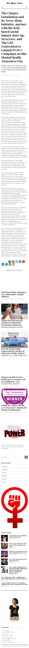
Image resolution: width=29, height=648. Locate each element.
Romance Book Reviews (7, 635)
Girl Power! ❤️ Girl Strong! (7, 632)
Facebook (4, 469)
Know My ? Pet (5, 633)
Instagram (5, 466)
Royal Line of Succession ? (7, 637)
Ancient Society (5, 630)
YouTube (4, 479)
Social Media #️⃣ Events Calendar (9, 638)
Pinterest (4, 475)
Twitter (4, 472)
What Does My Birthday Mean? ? (9, 642)
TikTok (3, 482)
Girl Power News (15, 3)
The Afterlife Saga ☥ (6, 640)
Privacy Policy (24, 646)
